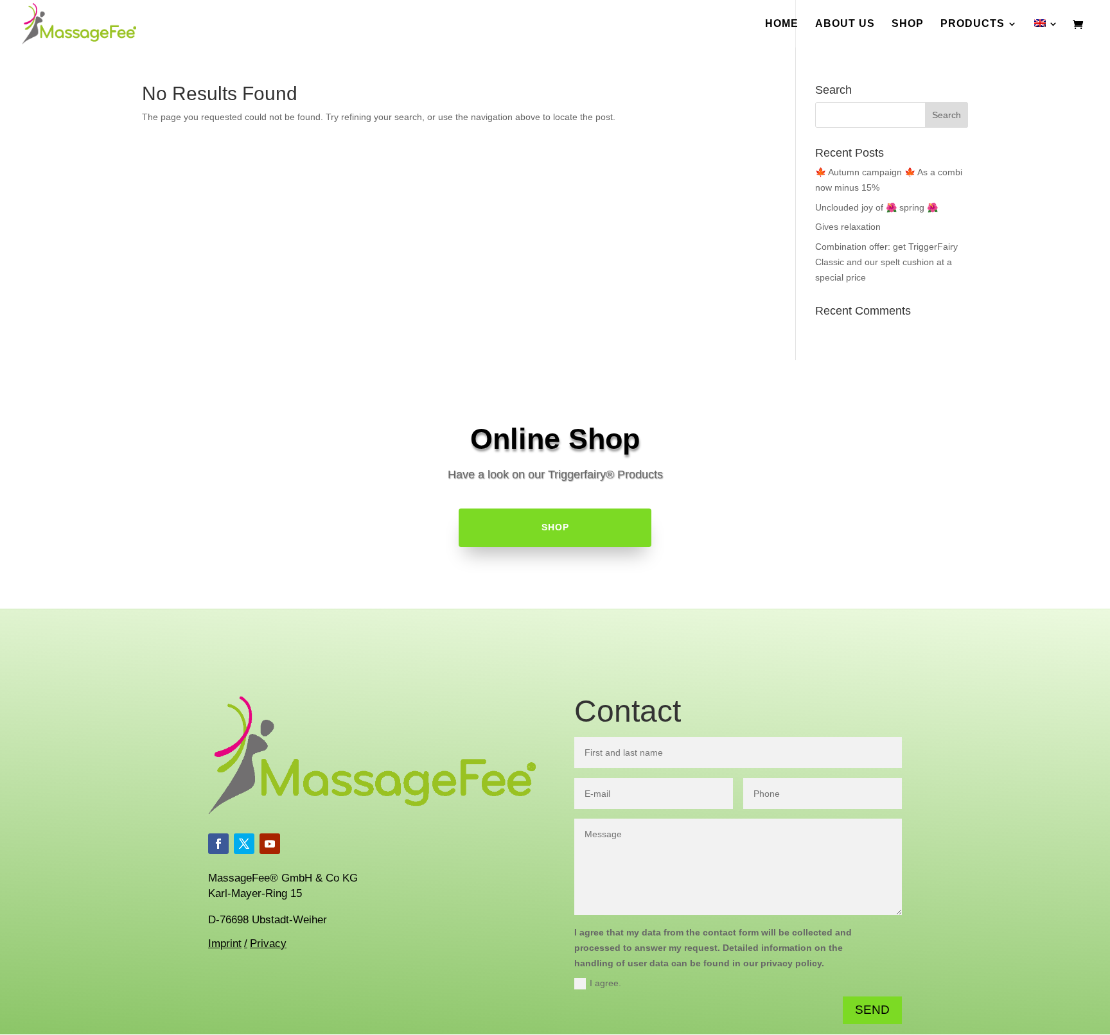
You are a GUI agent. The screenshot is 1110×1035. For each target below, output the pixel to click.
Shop (908, 24)
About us (845, 24)
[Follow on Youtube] (270, 843)
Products (972, 24)
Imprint (225, 943)
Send (872, 1009)
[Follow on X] (244, 843)
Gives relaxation (848, 227)
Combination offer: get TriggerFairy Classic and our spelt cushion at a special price (886, 262)
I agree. (605, 983)
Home (781, 24)
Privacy (268, 943)
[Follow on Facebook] (218, 843)
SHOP (555, 527)
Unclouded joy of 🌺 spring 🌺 (876, 207)
